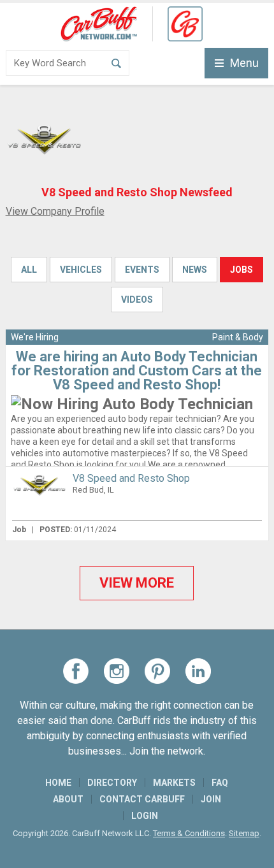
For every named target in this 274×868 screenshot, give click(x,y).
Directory (112, 782)
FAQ (220, 782)
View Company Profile (55, 211)
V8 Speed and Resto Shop (131, 478)
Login (144, 815)
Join (211, 799)
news (194, 269)
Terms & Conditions (189, 833)
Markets (174, 782)
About (68, 799)
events (142, 269)
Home (58, 782)
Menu (244, 62)
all (29, 269)
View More (136, 583)
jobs (241, 269)
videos (137, 299)
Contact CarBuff (142, 799)
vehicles (81, 269)
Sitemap (244, 833)
